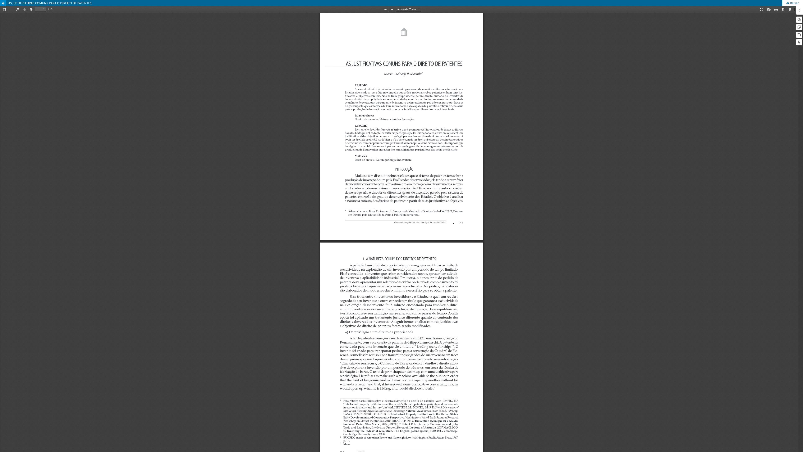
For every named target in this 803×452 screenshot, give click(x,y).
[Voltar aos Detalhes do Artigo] (3, 3)
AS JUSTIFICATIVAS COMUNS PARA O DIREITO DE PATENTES (50, 3)
